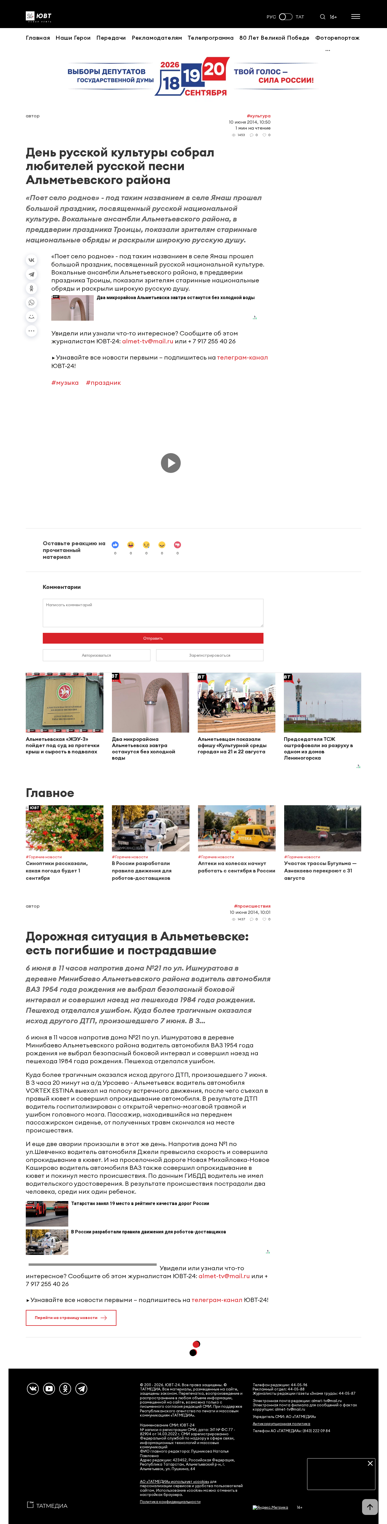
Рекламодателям (157, 37)
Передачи (111, 37)
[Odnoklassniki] (65, 1389)
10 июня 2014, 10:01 (250, 912)
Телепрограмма (211, 37)
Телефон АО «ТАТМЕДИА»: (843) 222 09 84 (291, 1431)
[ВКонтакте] (31, 260)
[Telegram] (31, 274)
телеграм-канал (242, 357)
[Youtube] (49, 1389)
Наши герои (73, 37)
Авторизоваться (96, 655)
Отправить (153, 638)
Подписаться (341, 1481)
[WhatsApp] (31, 302)
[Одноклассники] (31, 288)
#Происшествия (252, 906)
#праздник (103, 382)
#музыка (65, 382)
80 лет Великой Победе (274, 37)
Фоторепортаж (337, 37)
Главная (38, 37)
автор (33, 116)
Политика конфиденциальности (170, 1502)
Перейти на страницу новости (66, 1317)
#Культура (259, 116)
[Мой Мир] (31, 316)
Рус (271, 17)
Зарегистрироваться (209, 655)
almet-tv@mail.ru (147, 341)
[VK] (33, 1389)
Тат (299, 17)
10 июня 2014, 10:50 (250, 122)
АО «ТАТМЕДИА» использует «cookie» (174, 1481)
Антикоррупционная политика (281, 1424)
